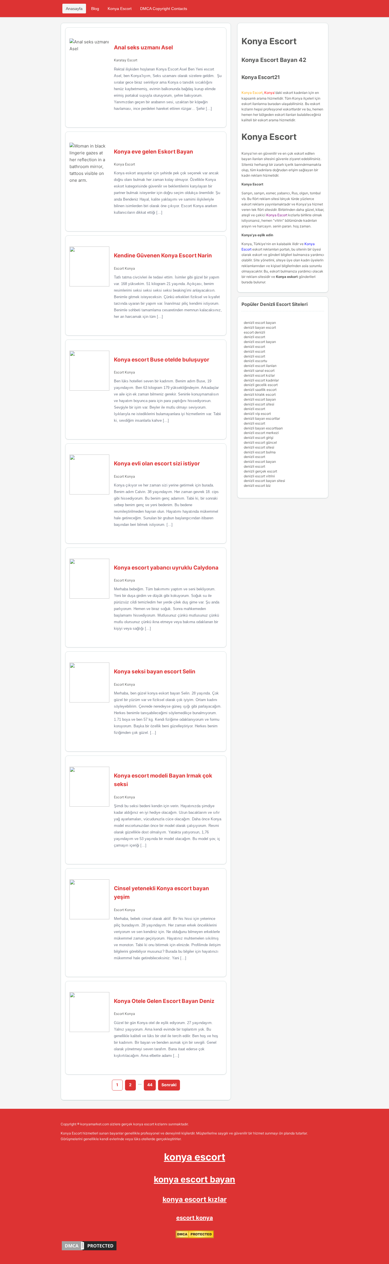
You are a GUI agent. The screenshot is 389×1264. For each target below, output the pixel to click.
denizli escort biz (257, 485)
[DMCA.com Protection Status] (194, 1237)
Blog (95, 8)
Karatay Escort (125, 60)
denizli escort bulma (260, 452)
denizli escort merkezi (261, 433)
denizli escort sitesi (259, 404)
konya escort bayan (194, 1179)
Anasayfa (74, 8)
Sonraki (169, 1084)
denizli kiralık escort (260, 394)
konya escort (194, 1157)
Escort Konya (124, 268)
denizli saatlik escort (260, 389)
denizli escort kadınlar (261, 380)
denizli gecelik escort (261, 385)
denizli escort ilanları (260, 366)
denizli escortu (255, 361)
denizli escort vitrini (259, 476)
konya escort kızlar (195, 1199)
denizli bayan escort (260, 327)
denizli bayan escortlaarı (263, 428)
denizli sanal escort (259, 370)
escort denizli (254, 332)
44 (149, 1084)
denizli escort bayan (260, 322)
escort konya (194, 1217)
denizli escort (254, 337)
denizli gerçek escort (260, 471)
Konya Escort (120, 8)
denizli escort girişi (258, 437)
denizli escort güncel (260, 442)
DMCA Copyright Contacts (163, 8)
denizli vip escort (257, 413)
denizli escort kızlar (259, 375)
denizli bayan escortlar (262, 418)
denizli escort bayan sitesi (264, 480)
